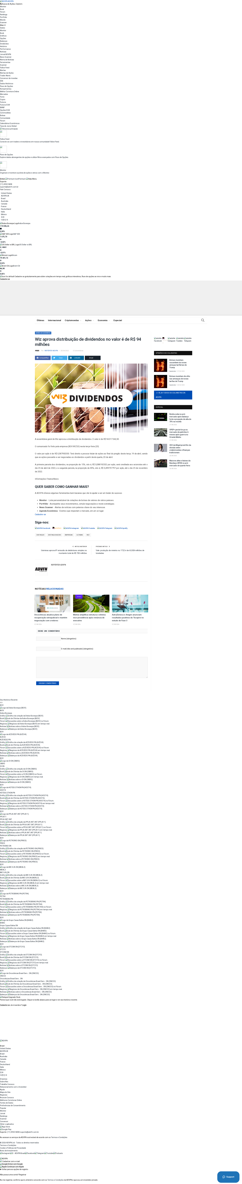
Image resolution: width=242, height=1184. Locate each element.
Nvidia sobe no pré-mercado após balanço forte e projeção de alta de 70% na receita (180, 418)
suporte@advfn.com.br (9, 187)
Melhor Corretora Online (9, 92)
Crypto (2, 99)
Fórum (2, 12)
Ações (88, 320)
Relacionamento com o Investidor (13, 1087)
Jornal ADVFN (5, 54)
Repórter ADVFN (51, 351)
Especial (118, 320)
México (4, 214)
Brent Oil (16, 266)
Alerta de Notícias (7, 60)
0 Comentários (78, 351)
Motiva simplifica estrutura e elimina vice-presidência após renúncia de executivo (89, 618)
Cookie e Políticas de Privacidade (13, 1148)
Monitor (3, 7)
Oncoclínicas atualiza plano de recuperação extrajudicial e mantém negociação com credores (50, 618)
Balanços (3, 41)
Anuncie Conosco (7, 1098)
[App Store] (5, 1127)
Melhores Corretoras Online (11, 1100)
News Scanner (5, 57)
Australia (4, 201)
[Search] (203, 320)
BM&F (2, 107)
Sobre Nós (4, 1082)
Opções (3, 38)
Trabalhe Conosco (7, 1084)
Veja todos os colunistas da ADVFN (170, 395)
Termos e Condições (59, 1137)
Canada (4, 204)
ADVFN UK (5, 196)
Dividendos (4, 44)
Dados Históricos (6, 84)
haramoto (172, 371)
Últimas (40, 320)
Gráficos (3, 36)
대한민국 (4, 220)
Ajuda (2, 1090)
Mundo (3, 20)
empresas (69, 535)
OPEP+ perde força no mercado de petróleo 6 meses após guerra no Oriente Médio (178, 433)
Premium (22, 179)
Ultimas (80, 535)
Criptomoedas (72, 320)
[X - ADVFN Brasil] (17, 1153)
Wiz (88, 535)
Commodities (5, 113)
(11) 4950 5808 (6, 184)
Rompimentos (5, 89)
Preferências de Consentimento (12, 1105)
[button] (11, 1164)
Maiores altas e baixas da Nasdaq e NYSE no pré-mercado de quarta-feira (179, 463)
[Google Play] (5, 1129)
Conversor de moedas (9, 78)
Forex (2, 97)
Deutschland (6, 209)
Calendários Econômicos (10, 123)
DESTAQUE (40, 535)
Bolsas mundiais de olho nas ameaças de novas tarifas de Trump (179, 378)
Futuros (3, 102)
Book (2, 9)
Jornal (2, 1113)
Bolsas (2, 115)
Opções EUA (5, 110)
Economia (103, 320)
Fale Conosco (5, 189)
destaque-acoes (54, 535)
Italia (3, 212)
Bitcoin (14, 255)
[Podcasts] (58, 1153)
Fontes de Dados (6, 1103)
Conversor (4, 1121)
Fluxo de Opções (6, 86)
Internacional (54, 320)
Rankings (3, 15)
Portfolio (3, 17)
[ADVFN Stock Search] (1, 4)
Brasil (3, 198)
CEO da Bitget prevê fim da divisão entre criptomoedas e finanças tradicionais (180, 449)
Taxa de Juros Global (8, 126)
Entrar (2, 179)
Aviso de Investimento (9, 1151)
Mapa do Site (5, 1092)
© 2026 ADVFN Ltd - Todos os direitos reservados (19, 1143)
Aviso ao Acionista (43, 333)
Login (24, 1005)
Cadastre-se (5, 279)
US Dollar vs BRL (25, 245)
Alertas (3, 70)
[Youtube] (48, 1153)
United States (6, 193)
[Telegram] (39, 1153)
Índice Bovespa (24, 223)
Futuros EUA (5, 105)
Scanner (3, 22)
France (3, 206)
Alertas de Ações (7, 73)
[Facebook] (30, 1153)
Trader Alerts (5, 76)
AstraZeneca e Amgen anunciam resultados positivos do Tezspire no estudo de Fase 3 (128, 618)
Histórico (3, 46)
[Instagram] (5, 1153)
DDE (1, 81)
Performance (5, 49)
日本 (3, 217)
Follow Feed (4, 68)
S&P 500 (16, 234)
